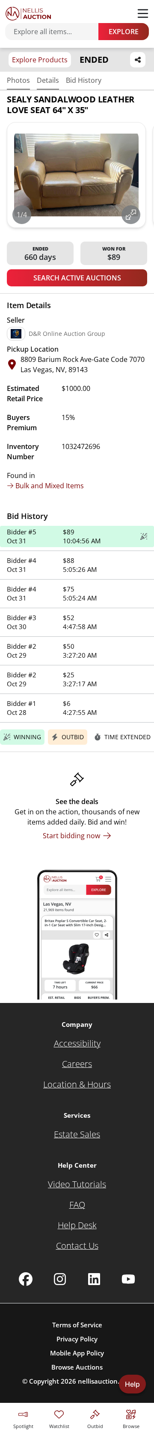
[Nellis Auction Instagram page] (60, 1279)
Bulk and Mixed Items (49, 485)
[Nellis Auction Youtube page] (128, 1279)
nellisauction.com (105, 1381)
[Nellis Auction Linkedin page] (94, 1279)
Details (48, 80)
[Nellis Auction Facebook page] (26, 1279)
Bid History (83, 80)
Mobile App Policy (77, 1353)
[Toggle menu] (143, 14)
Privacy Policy (77, 1339)
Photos (18, 80)
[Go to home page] (28, 13)
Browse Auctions (77, 1367)
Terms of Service (77, 1324)
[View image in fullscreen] (130, 214)
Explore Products (40, 59)
